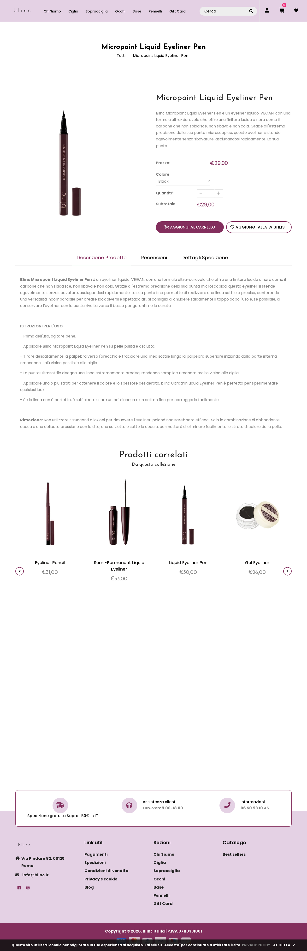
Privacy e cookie (100, 879)
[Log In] (267, 10)
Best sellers (234, 854)
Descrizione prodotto (102, 257)
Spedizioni (95, 862)
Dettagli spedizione (204, 257)
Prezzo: (163, 163)
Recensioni (154, 257)
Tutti (121, 55)
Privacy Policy (256, 945)
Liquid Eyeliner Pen (188, 563)
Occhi (159, 879)
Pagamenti (96, 854)
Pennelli (162, 895)
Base (159, 887)
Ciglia (160, 862)
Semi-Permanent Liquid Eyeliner (119, 566)
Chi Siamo (164, 854)
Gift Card (163, 903)
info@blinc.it (35, 875)
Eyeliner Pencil (50, 563)
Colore (162, 174)
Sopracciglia (167, 870)
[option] (70, 162)
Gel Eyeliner (257, 563)
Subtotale (165, 204)
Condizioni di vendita (106, 870)
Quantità (164, 193)
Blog (89, 887)
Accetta (284, 945)
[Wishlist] (296, 10)
